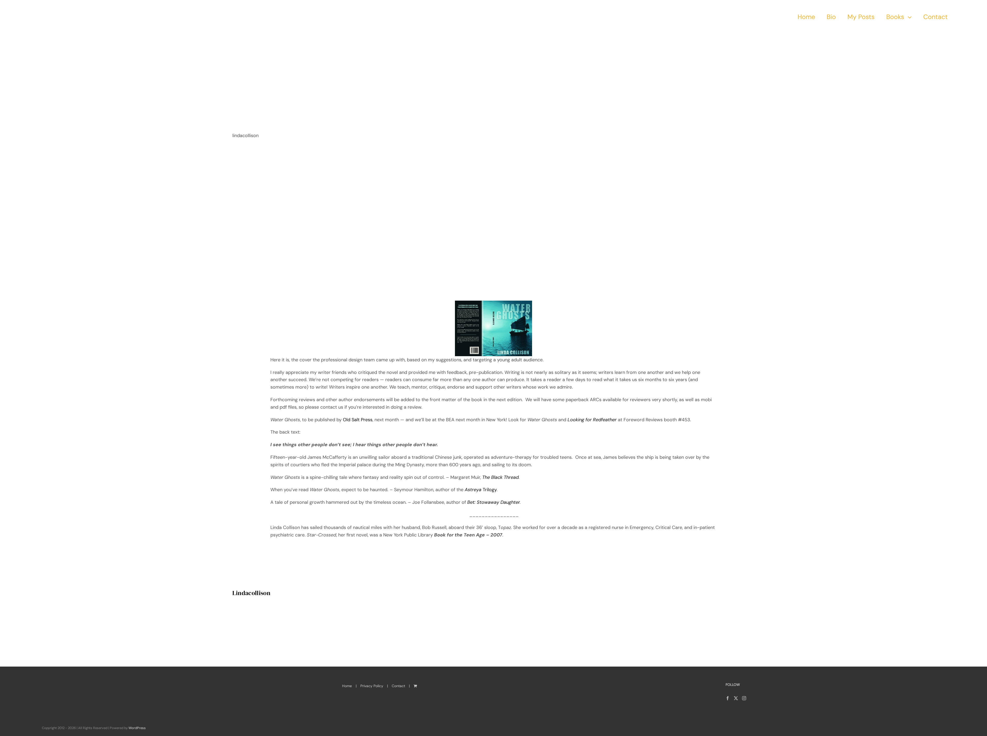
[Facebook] (728, 698)
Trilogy (481, 490)
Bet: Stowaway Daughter (493, 502)
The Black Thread (500, 477)
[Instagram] (744, 698)
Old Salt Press (357, 420)
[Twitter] (736, 698)
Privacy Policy (371, 686)
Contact (398, 686)
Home (347, 686)
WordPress (137, 728)
